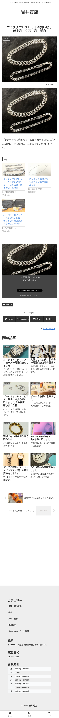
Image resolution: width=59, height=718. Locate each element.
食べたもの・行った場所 (18, 631)
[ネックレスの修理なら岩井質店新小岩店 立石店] (39, 169)
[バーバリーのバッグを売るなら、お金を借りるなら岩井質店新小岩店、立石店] (13, 205)
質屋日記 (8, 304)
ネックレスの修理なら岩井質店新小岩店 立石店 (39, 182)
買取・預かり (14, 619)
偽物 (10, 612)
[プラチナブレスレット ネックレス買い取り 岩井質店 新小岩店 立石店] (13, 169)
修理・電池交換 (14, 606)
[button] (53, 422)
